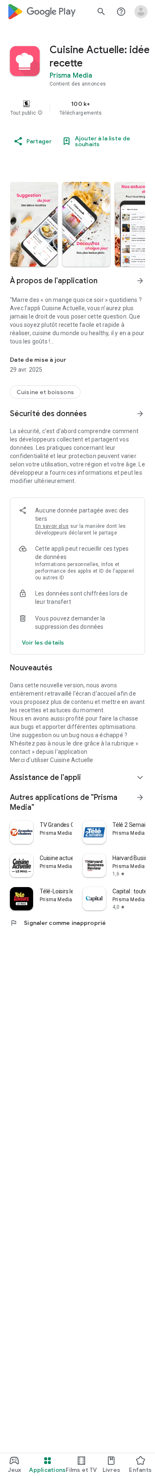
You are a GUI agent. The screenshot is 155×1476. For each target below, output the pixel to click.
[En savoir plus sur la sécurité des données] (43, 642)
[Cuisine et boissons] (45, 392)
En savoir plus (52, 526)
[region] (77, 108)
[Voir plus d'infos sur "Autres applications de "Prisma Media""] (140, 797)
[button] (40, 113)
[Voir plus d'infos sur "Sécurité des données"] (140, 414)
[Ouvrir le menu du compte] (141, 12)
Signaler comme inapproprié (58, 923)
